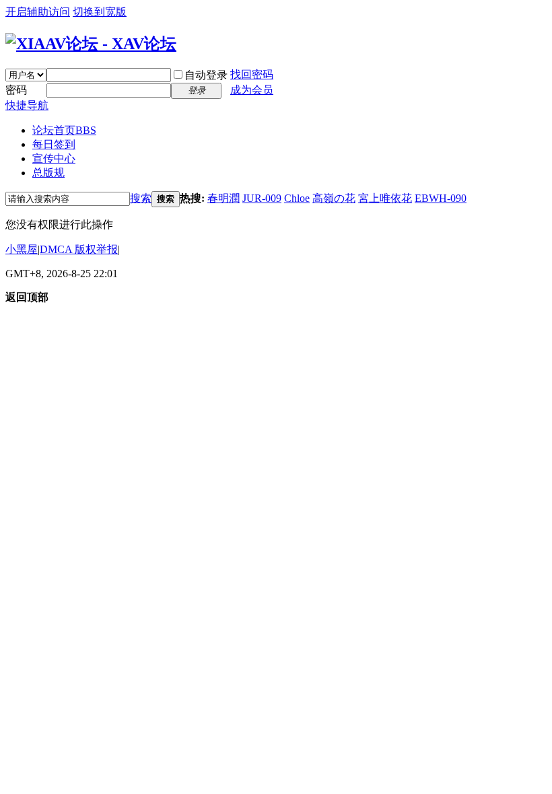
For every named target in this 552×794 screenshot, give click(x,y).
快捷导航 (26, 105)
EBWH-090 (441, 198)
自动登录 (206, 75)
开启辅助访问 (37, 11)
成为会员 (251, 90)
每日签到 (53, 144)
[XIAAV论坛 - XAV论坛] (90, 43)
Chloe (297, 198)
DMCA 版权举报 (79, 249)
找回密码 (251, 74)
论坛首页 (64, 130)
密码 (16, 90)
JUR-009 (261, 198)
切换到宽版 (100, 11)
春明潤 (223, 198)
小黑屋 (21, 249)
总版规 (48, 172)
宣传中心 (53, 158)
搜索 (140, 198)
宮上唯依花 (385, 198)
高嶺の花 (333, 198)
